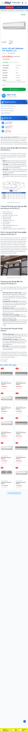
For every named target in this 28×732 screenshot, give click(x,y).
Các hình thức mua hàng (9, 106)
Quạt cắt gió (11, 10)
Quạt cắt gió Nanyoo (20, 10)
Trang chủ (5, 10)
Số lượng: (4, 85)
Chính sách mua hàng (8, 110)
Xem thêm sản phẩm (13, 493)
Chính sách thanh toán (8, 108)
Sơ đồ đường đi (6, 113)
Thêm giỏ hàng (14, 89)
